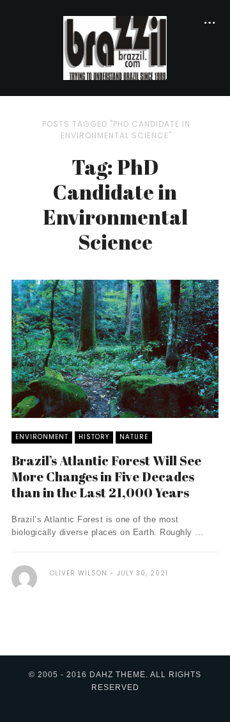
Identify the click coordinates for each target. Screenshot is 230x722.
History (94, 437)
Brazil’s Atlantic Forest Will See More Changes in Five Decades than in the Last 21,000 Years (106, 476)
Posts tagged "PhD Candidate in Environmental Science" (116, 129)
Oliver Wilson (78, 573)
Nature (133, 437)
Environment (41, 437)
